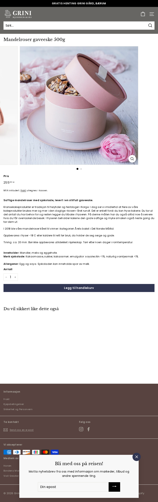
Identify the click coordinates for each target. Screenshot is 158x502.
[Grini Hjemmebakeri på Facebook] (88, 429)
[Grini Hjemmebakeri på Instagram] (81, 429)
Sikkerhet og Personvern (18, 409)
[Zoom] (132, 159)
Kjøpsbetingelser (13, 404)
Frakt (23, 190)
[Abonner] (114, 487)
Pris (6, 176)
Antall (8, 269)
